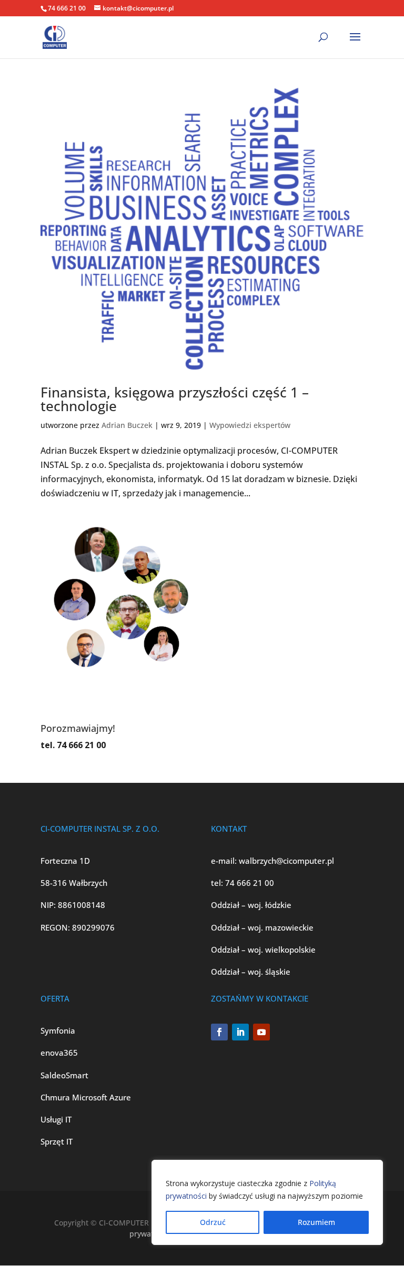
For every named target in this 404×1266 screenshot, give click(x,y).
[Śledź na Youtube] (261, 1032)
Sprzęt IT (57, 1141)
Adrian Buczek (127, 425)
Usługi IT (56, 1119)
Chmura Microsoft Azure (86, 1097)
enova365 (59, 1052)
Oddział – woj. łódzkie (251, 905)
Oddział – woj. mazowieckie (262, 927)
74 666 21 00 (249, 882)
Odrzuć (213, 1222)
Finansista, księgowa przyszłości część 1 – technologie (175, 399)
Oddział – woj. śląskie (250, 971)
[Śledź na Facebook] (219, 1032)
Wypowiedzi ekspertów (249, 425)
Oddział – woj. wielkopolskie (263, 949)
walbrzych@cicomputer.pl (286, 860)
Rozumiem (316, 1222)
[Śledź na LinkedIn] (240, 1032)
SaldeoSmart (64, 1075)
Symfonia (58, 1030)
